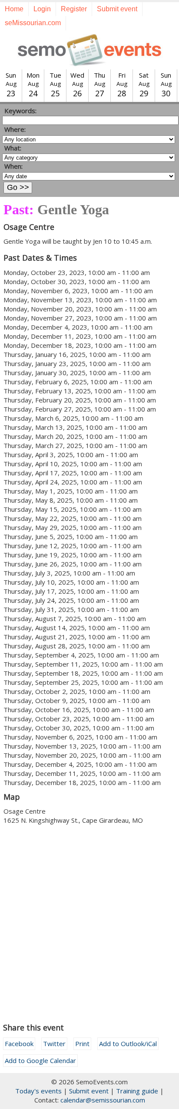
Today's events (38, 1090)
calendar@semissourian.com (102, 1100)
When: (13, 166)
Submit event (117, 9)
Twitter (54, 1043)
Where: (15, 129)
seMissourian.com (33, 22)
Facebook (19, 1043)
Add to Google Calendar (40, 1060)
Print (82, 1043)
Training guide (137, 1090)
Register (74, 9)
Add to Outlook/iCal (128, 1043)
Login (42, 9)
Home (14, 9)
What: (12, 148)
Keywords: (20, 110)
